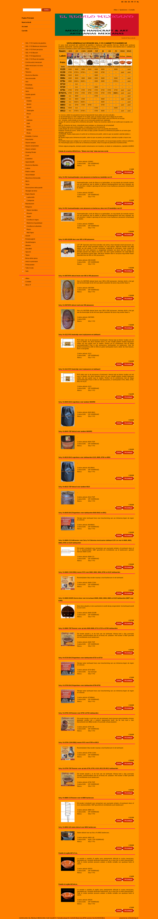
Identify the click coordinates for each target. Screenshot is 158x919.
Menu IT (28, 285)
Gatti (28, 123)
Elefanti (29, 130)
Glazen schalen (30, 149)
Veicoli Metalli (30, 175)
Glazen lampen (30, 143)
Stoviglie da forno (31, 191)
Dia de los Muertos (31, 75)
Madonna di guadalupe (34, 223)
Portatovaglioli (30, 239)
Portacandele (29, 265)
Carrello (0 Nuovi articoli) (128, 38)
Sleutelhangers (30, 242)
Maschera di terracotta (32, 178)
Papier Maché (30, 194)
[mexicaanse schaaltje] (68, 168)
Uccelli (29, 107)
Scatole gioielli (30, 94)
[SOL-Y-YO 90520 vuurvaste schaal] (68, 870)
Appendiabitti (29, 162)
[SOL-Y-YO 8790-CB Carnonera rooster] (68, 730)
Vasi (26, 82)
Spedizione (123, 10)
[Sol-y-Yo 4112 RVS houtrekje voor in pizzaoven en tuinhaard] (68, 347)
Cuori (27, 155)
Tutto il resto (29, 268)
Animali (27, 98)
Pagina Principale (28, 18)
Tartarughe (30, 110)
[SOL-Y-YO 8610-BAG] (68, 481)
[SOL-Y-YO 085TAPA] (68, 299)
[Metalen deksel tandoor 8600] (68, 448)
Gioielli (27, 236)
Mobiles (28, 245)
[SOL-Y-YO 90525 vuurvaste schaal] (68, 901)
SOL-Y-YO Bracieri (31, 53)
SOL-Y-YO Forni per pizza (34, 49)
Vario (27, 91)
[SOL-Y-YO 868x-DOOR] (68, 618)
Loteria (27, 168)
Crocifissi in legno (33, 220)
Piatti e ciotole (30, 171)
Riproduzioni (29, 204)
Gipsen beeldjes (32, 210)
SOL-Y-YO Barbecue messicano (36, 46)
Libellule (29, 120)
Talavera (28, 72)
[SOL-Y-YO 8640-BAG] (68, 530)
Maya (27, 69)
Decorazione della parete (33, 188)
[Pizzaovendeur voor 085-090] (68, 256)
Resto (29, 133)
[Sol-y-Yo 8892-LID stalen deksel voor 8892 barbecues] (68, 840)
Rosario (29, 213)
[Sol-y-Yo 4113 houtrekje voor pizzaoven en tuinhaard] (68, 382)
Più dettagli (128, 172)
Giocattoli (28, 249)
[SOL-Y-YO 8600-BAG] (68, 426)
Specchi (28, 252)
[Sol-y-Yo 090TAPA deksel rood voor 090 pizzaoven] (68, 329)
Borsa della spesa (31, 258)
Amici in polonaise (31, 261)
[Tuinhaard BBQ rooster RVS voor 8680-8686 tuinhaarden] (68, 589)
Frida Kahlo (29, 139)
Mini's (27, 181)
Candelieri (28, 159)
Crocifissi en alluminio (34, 226)
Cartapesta (30, 200)
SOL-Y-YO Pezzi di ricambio (34, 59)
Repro (29, 229)
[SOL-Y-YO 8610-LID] (68, 504)
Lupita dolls (30, 197)
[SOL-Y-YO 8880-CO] (68, 822)
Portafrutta (28, 85)
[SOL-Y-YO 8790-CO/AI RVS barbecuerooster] (68, 760)
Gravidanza (29, 88)
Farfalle (29, 101)
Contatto (132, 10)
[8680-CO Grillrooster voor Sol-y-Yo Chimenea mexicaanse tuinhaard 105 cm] (68, 555)
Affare (116, 10)
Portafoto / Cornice (31, 136)
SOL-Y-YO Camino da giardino (35, 43)
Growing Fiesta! (30, 152)
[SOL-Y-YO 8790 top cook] (68, 785)
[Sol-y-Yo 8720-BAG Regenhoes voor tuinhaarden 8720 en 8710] (68, 675)
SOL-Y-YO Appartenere (33, 56)
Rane (28, 126)
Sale (27, 271)
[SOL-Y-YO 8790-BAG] (68, 702)
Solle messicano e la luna (34, 65)
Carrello (24, 31)
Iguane (29, 104)
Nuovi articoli (26, 22)
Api (28, 117)
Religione (28, 207)
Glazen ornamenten (32, 146)
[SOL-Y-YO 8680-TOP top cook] (68, 645)
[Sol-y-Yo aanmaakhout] (68, 190)
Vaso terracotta (30, 78)
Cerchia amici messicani (33, 62)
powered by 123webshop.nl (128, 918)
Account (25, 26)
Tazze (27, 184)
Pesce (29, 114)
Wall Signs (30, 232)
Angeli (29, 216)
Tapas (27, 255)
